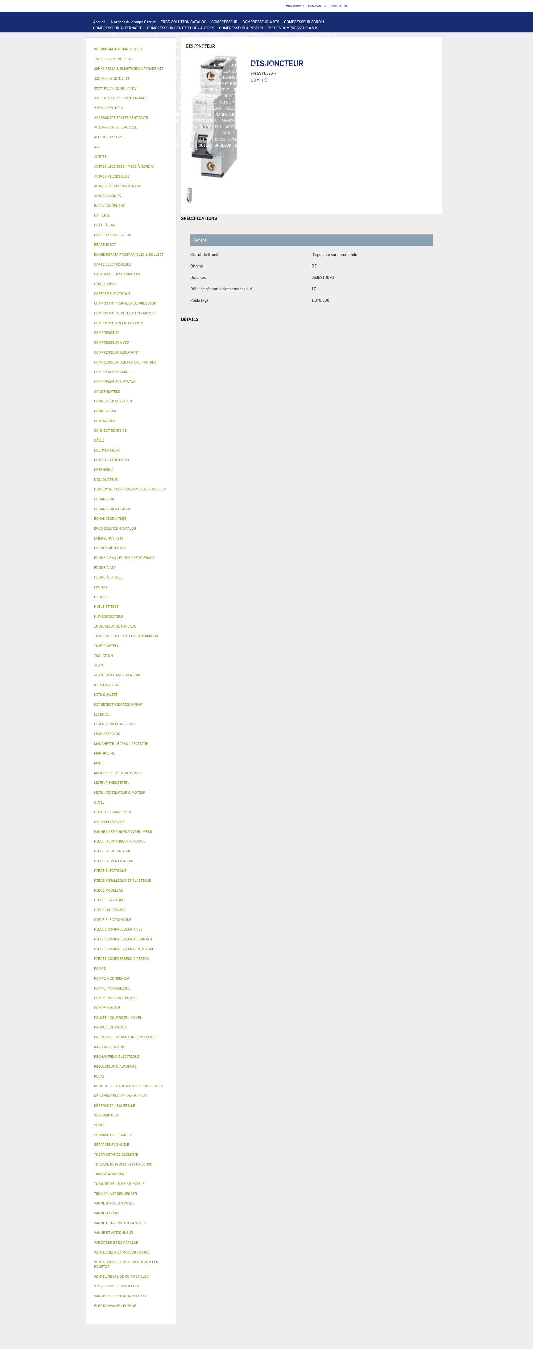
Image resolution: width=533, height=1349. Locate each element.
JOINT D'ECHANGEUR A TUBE (218, 52)
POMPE (323, 77)
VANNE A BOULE (230, 114)
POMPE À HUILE (247, 89)
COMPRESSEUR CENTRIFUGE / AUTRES (180, 28)
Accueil (99, 21)
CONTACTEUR (197, 65)
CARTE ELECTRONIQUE (113, 40)
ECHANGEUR (234, 46)
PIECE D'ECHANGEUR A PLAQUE (160, 52)
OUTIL (204, 145)
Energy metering (110, 548)
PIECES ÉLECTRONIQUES (314, 34)
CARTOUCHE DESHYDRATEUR (310, 96)
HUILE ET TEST (106, 89)
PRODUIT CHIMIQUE (257, 133)
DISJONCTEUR (144, 71)
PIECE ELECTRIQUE (110, 65)
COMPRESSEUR (224, 21)
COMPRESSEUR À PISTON (241, 28)
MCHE (99, 763)
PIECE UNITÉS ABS (276, 145)
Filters (101, 597)
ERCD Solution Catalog (115, 528)
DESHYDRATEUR (266, 96)
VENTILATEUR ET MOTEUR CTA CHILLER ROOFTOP (136, 59)
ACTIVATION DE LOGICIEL (249, 126)
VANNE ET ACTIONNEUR (113, 114)
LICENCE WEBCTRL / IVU (199, 126)
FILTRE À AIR (168, 120)
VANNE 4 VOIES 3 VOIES (159, 114)
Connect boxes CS (110, 430)
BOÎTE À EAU (209, 108)
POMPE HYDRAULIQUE (112, 83)
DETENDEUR (161, 102)
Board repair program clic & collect (128, 254)
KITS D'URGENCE (179, 145)
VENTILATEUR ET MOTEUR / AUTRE (215, 59)
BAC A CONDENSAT (177, 108)
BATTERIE (258, 46)
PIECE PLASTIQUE (301, 102)
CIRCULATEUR (191, 83)
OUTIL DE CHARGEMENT (114, 46)
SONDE (285, 71)
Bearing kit (105, 244)
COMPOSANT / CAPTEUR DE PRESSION (126, 96)
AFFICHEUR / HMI (230, 40)
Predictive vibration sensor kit (125, 1037)
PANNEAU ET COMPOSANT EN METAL (124, 108)
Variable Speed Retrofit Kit (120, 1296)
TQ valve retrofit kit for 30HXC (123, 1164)
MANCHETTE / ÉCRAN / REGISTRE (250, 120)
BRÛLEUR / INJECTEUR (235, 145)
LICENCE (164, 126)
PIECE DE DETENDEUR (196, 102)
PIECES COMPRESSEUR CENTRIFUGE (125, 34)
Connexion (338, 6)
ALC (214, 46)
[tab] (131, 157)
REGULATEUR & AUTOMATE (273, 40)
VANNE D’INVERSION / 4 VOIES (119, 102)
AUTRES (168, 133)
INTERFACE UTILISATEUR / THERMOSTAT (173, 40)
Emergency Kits (108, 538)
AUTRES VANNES (312, 114)
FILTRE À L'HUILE (170, 89)
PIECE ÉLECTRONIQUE (112, 920)
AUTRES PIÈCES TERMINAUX (222, 139)
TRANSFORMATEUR (109, 71)
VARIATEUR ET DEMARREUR (156, 65)
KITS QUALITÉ (105, 151)
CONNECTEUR (159, 77)
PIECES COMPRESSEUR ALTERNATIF (193, 34)
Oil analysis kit (109, 822)
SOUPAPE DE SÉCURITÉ (227, 96)
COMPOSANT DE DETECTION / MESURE (173, 46)
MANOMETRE (134, 151)
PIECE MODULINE (313, 145)
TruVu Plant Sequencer (115, 1193)
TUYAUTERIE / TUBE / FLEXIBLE (207, 133)
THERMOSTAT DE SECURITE (244, 77)
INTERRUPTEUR (244, 65)
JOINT (98, 139)
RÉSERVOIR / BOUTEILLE (247, 108)
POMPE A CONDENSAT (155, 83)
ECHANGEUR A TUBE (110, 52)
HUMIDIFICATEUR (201, 120)
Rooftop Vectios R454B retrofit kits (128, 1086)
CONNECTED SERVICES (196, 77)
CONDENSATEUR (196, 71)
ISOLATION (284, 108)
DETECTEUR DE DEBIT (183, 96)
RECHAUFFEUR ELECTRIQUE (118, 77)
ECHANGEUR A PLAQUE (292, 46)
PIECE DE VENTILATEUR (314, 59)
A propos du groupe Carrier (133, 21)
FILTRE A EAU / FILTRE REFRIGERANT (126, 145)
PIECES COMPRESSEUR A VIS (293, 28)
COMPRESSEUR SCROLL (304, 21)
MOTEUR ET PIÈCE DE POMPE (234, 83)
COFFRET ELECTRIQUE (299, 65)
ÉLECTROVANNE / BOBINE (271, 114)
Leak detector (107, 734)
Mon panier (317, 6)
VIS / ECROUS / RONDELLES (276, 139)
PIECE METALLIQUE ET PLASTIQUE (250, 102)
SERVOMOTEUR (198, 114)
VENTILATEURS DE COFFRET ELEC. (245, 71)
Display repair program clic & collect (130, 489)
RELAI (219, 65)
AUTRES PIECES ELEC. (292, 77)
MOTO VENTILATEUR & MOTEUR (276, 52)
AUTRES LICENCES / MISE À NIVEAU (124, 133)
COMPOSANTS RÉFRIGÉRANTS (292, 89)
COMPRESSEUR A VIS (260, 21)
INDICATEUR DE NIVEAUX (131, 139)
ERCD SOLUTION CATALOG (183, 21)
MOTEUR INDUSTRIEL (269, 59)
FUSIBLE (169, 71)
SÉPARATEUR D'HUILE (210, 89)
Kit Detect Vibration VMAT (118, 704)
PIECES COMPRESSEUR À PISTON (258, 34)
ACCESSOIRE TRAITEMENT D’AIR (122, 120)
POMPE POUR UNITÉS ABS (286, 83)
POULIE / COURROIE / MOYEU (305, 133)
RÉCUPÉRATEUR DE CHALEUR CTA (122, 126)
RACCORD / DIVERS (175, 139)
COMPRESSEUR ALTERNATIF (117, 28)
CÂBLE (268, 65)
